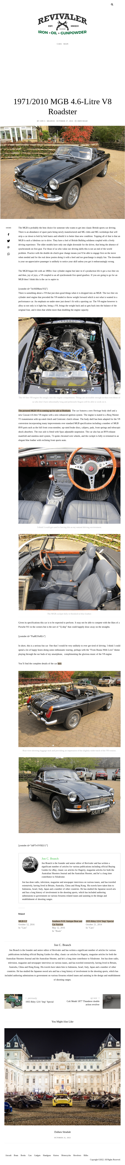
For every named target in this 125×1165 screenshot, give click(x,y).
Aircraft (8, 1155)
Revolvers (77, 1155)
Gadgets (37, 1155)
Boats (16, 1155)
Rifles (86, 1155)
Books (23, 1155)
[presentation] (11, 1075)
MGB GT (22, 921)
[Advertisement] (62, 71)
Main (65, 44)
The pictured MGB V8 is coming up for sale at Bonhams (44, 410)
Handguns (47, 1155)
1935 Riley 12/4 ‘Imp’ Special (100, 921)
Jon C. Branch (47, 121)
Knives (56, 1155)
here (60, 663)
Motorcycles (66, 1155)
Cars (59, 44)
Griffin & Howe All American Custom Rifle (62, 1132)
